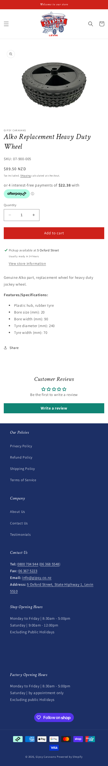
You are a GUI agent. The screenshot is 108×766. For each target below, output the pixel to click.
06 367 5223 (27, 570)
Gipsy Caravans (46, 756)
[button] (6, 23)
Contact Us (19, 523)
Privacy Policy (21, 446)
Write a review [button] (54, 408)
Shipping (25, 175)
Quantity (10, 205)
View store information (27, 263)
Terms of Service (23, 480)
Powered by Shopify (70, 756)
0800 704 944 (27, 564)
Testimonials (20, 534)
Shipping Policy (22, 468)
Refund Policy (21, 457)
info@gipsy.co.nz (36, 577)
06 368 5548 (49, 564)
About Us (17, 511)
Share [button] (14, 347)
